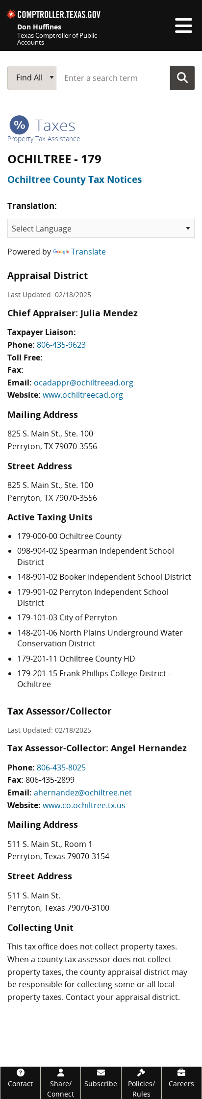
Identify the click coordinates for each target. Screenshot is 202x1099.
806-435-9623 (61, 344)
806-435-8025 (61, 767)
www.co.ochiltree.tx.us (84, 805)
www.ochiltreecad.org (83, 394)
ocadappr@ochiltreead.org (83, 382)
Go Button (182, 77)
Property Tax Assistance (43, 138)
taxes (53, 124)
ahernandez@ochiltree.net (83, 792)
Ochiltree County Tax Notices (74, 179)
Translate (88, 251)
